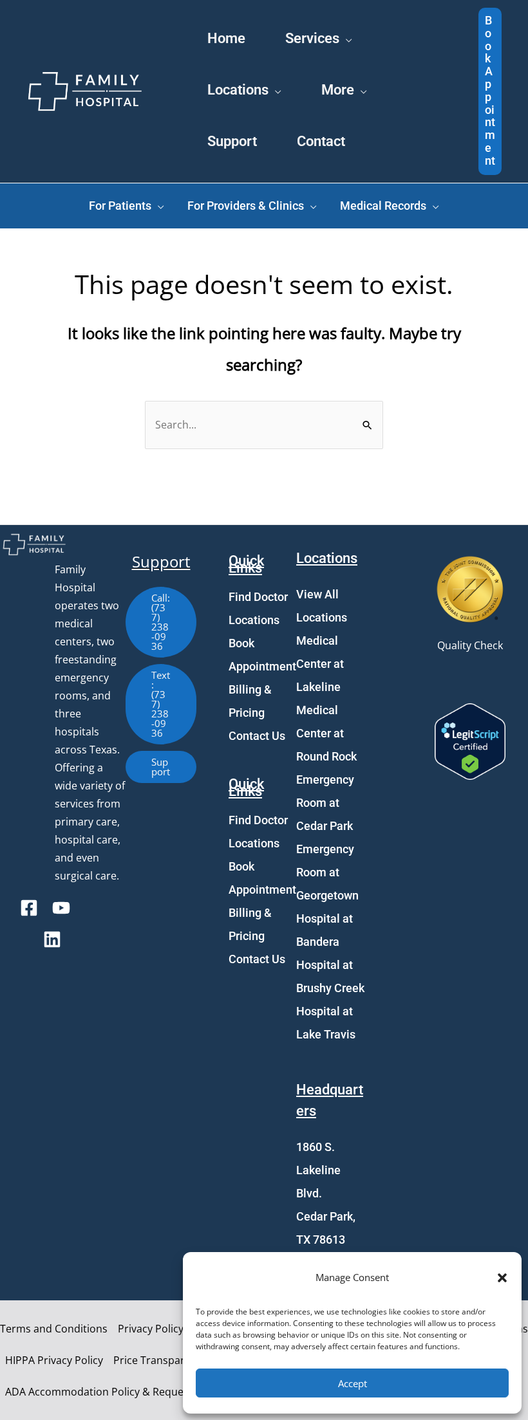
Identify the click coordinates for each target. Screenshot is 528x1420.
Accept (352, 1383)
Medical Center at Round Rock (326, 733)
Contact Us (257, 735)
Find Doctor (258, 597)
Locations (254, 620)
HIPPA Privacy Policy (54, 1360)
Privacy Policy (151, 1329)
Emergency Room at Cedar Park (325, 803)
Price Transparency (160, 1360)
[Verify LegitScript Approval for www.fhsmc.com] (470, 740)
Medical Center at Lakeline (320, 664)
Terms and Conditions (54, 1329)
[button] (502, 1277)
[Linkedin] (52, 939)
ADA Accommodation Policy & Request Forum (116, 1392)
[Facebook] (29, 908)
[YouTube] (61, 908)
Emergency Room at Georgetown (327, 872)
